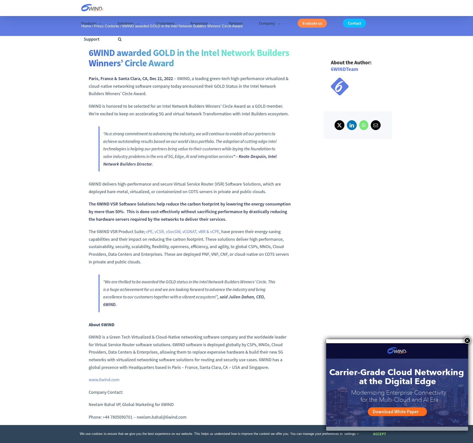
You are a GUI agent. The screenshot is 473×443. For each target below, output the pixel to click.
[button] (120, 39)
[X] (339, 125)
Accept (379, 434)
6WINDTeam (344, 69)
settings (350, 434)
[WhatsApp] (364, 125)
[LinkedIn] (352, 125)
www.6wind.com (104, 379)
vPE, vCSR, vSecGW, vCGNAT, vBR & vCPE (182, 231)
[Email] (376, 125)
